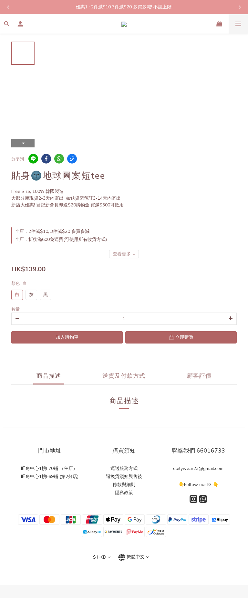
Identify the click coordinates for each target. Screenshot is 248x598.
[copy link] (72, 159)
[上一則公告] (8, 7)
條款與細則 (124, 485)
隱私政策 (124, 493)
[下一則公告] (240, 7)
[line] (33, 159)
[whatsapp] (59, 159)
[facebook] (46, 159)
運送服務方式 (124, 468)
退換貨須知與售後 (124, 476)
